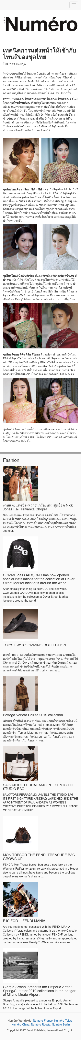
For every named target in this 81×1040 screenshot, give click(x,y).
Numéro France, (43, 1020)
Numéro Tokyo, (63, 1020)
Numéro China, (20, 1024)
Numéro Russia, (41, 1024)
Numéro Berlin (61, 1024)
